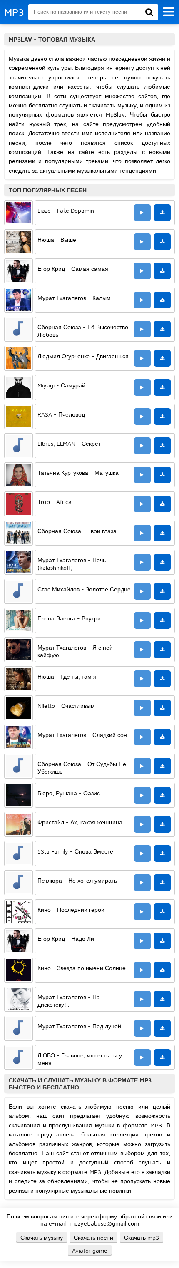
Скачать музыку (41, 1237)
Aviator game (89, 1250)
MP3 (14, 12)
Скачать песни (93, 1237)
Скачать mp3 (141, 1237)
